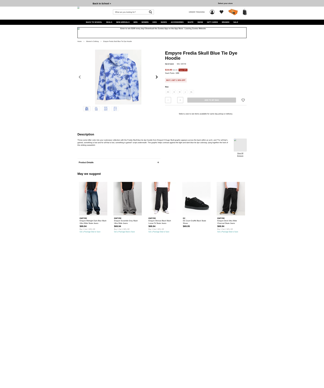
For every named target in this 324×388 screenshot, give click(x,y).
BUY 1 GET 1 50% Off (175, 80)
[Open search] (150, 12)
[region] (118, 81)
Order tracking (197, 12)
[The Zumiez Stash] (233, 12)
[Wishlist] (221, 12)
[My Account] (212, 11)
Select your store (225, 3)
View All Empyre (240, 154)
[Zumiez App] (162, 32)
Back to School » (102, 3)
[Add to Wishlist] (243, 100)
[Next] (157, 77)
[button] (118, 77)
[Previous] (79, 77)
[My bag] (245, 12)
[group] (146, 3)
